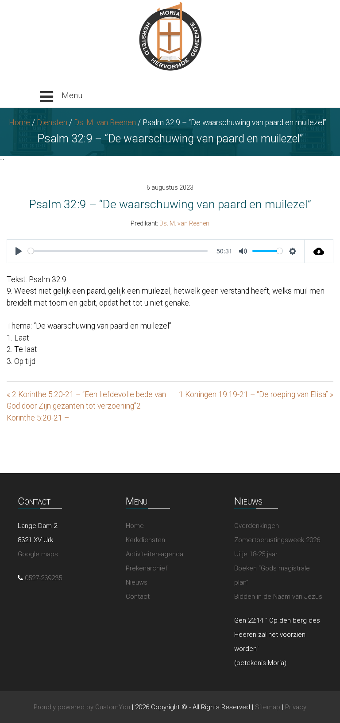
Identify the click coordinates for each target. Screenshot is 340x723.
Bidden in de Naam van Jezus (278, 597)
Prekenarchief (146, 568)
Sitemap (267, 707)
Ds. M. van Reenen (105, 122)
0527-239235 (43, 578)
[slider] (118, 251)
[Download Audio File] (319, 251)
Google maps (38, 554)
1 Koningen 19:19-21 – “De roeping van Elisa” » (256, 394)
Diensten (52, 122)
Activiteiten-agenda (154, 554)
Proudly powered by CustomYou (82, 707)
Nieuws (136, 582)
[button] (61, 97)
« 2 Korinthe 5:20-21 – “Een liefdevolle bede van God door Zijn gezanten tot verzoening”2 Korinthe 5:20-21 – (86, 406)
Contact (138, 597)
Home (19, 122)
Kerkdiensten (145, 540)
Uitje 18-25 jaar (256, 554)
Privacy (295, 707)
